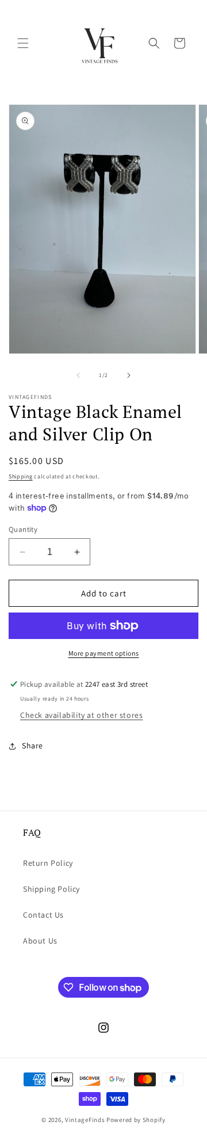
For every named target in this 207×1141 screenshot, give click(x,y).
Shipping (21, 476)
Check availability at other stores (81, 715)
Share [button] (32, 745)
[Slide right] (128, 375)
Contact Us (43, 915)
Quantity (23, 529)
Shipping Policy (51, 889)
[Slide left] (78, 375)
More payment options (103, 653)
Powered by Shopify (136, 1120)
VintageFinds (85, 1120)
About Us (40, 940)
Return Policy (48, 863)
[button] (23, 43)
